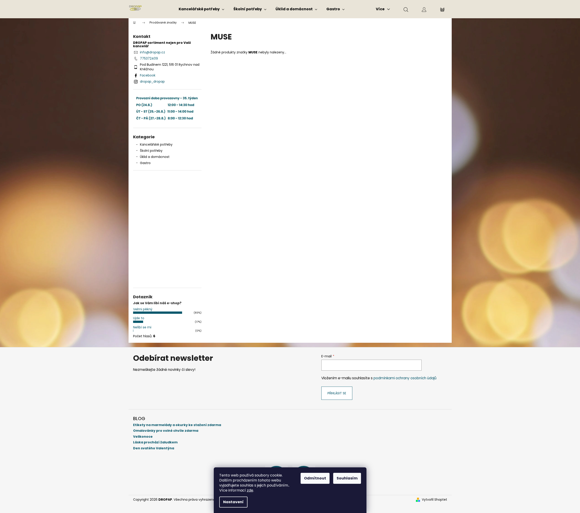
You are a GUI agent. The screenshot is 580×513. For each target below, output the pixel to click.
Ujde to (138, 318)
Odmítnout (315, 478)
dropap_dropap (152, 81)
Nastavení (233, 502)
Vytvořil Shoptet (434, 499)
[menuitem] (201, 9)
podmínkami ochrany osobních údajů (405, 378)
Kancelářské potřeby (156, 144)
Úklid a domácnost (155, 156)
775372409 (149, 58)
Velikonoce (143, 436)
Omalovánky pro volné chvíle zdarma (165, 430)
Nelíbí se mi (142, 327)
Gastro (145, 163)
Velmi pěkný (142, 309)
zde (250, 490)
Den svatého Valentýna (153, 448)
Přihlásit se (336, 393)
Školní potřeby (151, 150)
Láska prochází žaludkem (155, 442)
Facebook (147, 75)
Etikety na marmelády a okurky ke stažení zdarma (177, 425)
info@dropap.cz (152, 52)
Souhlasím (347, 478)
